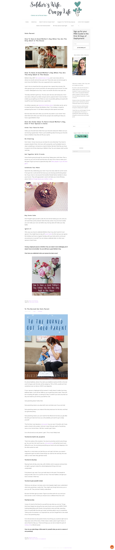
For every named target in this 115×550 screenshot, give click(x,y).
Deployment (31, 537)
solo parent (36, 302)
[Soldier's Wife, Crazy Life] (57, 18)
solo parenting (49, 443)
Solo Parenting (35, 300)
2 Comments (40, 311)
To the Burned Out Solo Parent (37, 309)
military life (28, 525)
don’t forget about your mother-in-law (41, 179)
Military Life (31, 300)
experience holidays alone (45, 105)
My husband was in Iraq (42, 78)
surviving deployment (42, 538)
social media (48, 234)
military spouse (31, 302)
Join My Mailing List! (81, 47)
